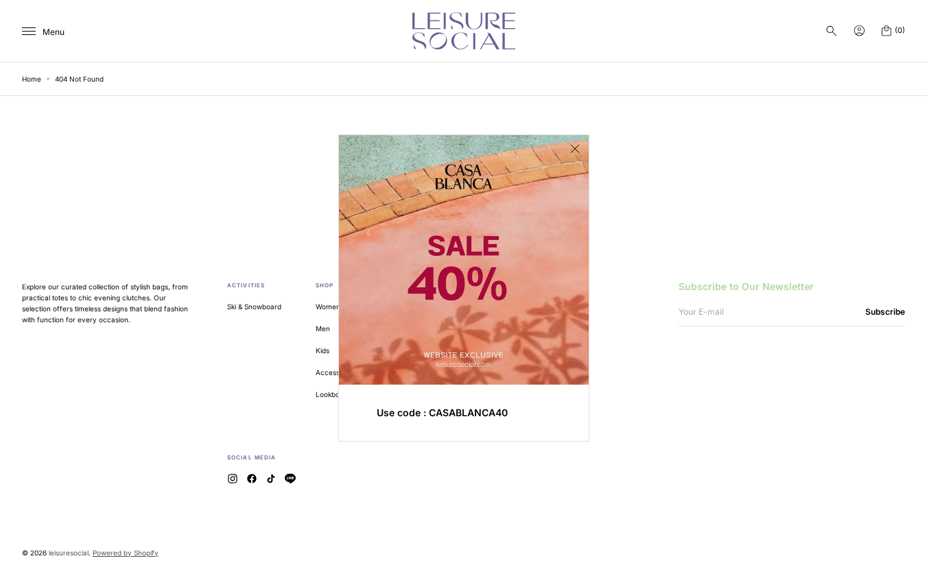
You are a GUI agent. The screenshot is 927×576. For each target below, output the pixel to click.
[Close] (575, 149)
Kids (322, 350)
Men (323, 328)
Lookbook (331, 394)
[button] (831, 31)
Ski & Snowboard (254, 306)
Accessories (335, 372)
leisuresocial (69, 553)
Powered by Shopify (126, 553)
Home (31, 79)
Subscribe (885, 312)
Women (328, 306)
